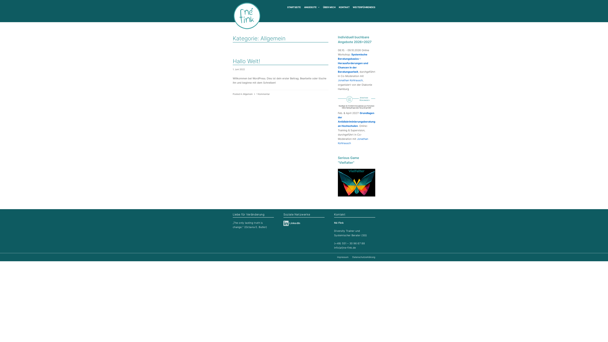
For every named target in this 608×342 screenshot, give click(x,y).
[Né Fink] (247, 16)
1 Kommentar (263, 94)
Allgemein (248, 94)
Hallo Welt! (246, 61)
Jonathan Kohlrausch (350, 80)
